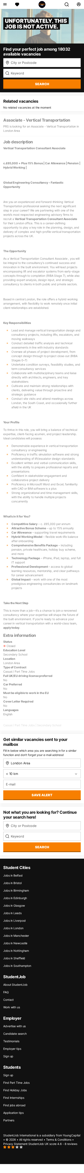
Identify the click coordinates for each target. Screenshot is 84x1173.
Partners (8, 1120)
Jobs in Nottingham (16, 950)
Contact (8, 999)
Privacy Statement (15, 1144)
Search (42, 84)
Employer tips (12, 1048)
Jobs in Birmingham (16, 890)
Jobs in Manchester (16, 935)
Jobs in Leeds (12, 913)
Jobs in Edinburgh (15, 898)
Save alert (42, 795)
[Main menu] (4, 4)
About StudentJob (15, 984)
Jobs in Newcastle (15, 943)
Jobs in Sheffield (14, 958)
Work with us (11, 1007)
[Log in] (78, 4)
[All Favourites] (17, 4)
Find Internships (13, 1097)
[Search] (68, 4)
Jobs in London (13, 928)
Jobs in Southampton (17, 965)
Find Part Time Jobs (16, 1082)
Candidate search (15, 1033)
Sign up (8, 1056)
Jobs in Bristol (12, 883)
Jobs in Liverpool (14, 920)
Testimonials (11, 1041)
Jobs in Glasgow (14, 905)
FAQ (6, 992)
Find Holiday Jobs (15, 1090)
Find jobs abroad (14, 1105)
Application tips (13, 1112)
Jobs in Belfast (13, 875)
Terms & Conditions (58, 1139)
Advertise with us (14, 1026)
